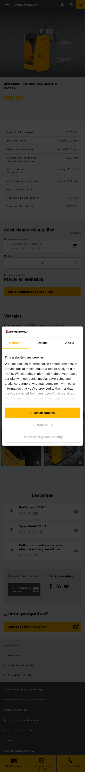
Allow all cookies (42, 413)
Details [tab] (43, 343)
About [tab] (69, 343)
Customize (40, 425)
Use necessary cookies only (42, 437)
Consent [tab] (15, 343)
